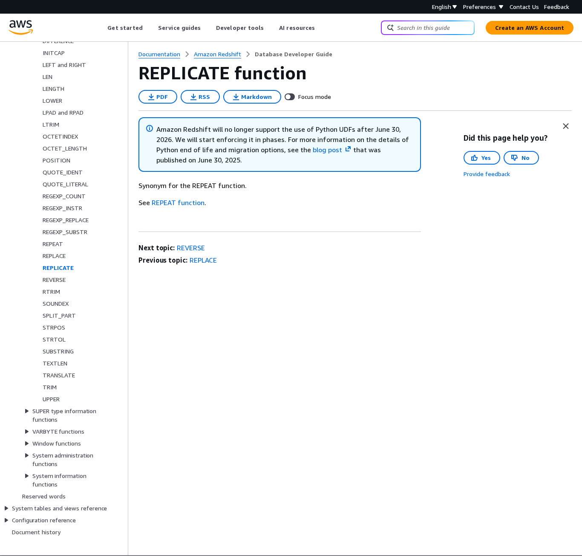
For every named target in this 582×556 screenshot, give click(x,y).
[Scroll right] (321, 28)
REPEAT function (178, 202)
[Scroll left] (101, 28)
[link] (293, 54)
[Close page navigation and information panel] (566, 126)
